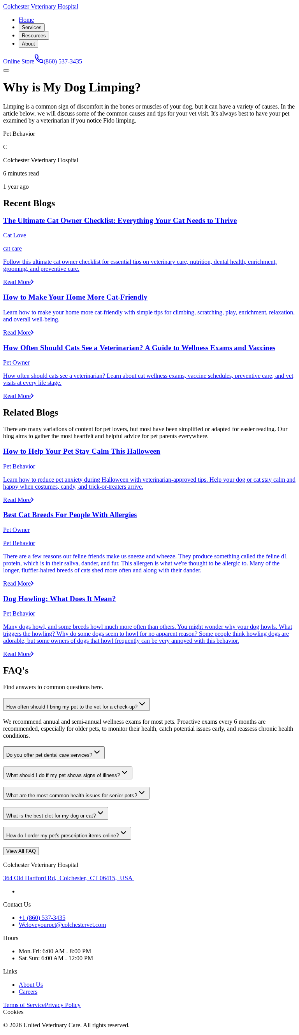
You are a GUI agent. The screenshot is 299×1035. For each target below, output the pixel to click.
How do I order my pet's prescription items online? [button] (62, 836)
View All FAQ (21, 851)
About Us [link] (31, 984)
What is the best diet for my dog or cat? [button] (51, 816)
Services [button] (32, 27)
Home (26, 19)
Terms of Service (24, 1005)
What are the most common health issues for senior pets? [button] (71, 795)
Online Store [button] (18, 61)
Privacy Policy (63, 1005)
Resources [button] (34, 36)
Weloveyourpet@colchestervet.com (62, 924)
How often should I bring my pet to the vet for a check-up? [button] (71, 707)
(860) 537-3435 (63, 61)
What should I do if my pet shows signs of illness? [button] (63, 775)
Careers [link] (28, 991)
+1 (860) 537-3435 (42, 917)
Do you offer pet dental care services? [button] (49, 755)
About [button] (28, 44)
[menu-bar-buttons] (6, 70)
